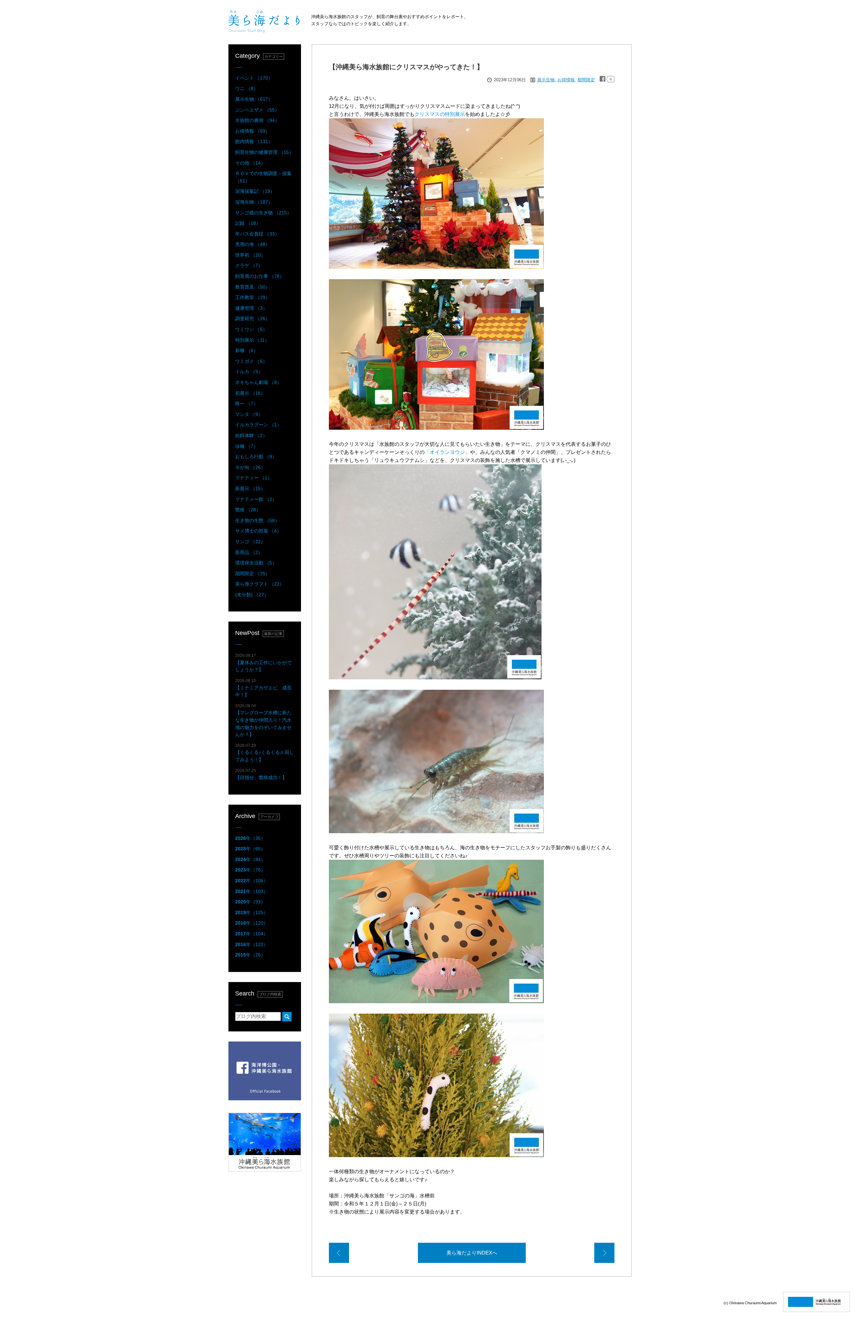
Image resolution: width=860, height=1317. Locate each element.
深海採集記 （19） (255, 191)
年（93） (250, 901)
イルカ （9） (249, 371)
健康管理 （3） (251, 308)
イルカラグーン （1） (258, 424)
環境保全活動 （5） (256, 562)
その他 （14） (250, 163)
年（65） (250, 848)
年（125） (251, 912)
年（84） (250, 859)
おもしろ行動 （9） (256, 456)
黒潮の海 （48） (252, 244)
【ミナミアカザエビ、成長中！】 (263, 687)
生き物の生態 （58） (257, 520)
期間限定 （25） (252, 573)
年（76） (250, 870)
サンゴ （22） (250, 541)
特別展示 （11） (252, 340)
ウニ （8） (246, 88)
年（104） (251, 933)
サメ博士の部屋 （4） (258, 531)
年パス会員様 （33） (257, 234)
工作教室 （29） (252, 297)
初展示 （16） (250, 393)
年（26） (250, 955)
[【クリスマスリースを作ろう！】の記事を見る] (604, 1254)
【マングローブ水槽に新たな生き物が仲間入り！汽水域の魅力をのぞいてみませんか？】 (263, 720)
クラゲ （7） (249, 265)
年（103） (251, 891)
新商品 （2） (249, 552)
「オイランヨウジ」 (447, 452)
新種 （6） (246, 350)
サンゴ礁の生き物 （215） (263, 212)
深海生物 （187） (254, 202)
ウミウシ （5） (251, 329)
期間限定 (586, 79)
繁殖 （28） (248, 509)
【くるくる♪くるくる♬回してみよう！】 (264, 752)
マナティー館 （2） (256, 499)
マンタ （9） (249, 414)
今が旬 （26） (250, 467)
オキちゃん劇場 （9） (258, 382)
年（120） (251, 923)
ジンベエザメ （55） (257, 110)
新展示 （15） (250, 488)
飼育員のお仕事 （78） (259, 276)
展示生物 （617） (254, 99)
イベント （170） (254, 78)
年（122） (251, 944)
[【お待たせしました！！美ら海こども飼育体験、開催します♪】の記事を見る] (339, 1254)
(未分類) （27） (252, 594)
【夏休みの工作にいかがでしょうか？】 (263, 662)
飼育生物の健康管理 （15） (264, 152)
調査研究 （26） (252, 318)
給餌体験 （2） (251, 435)
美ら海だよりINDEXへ (471, 1253)
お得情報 (566, 79)
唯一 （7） (246, 403)
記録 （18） (248, 223)
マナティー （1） (253, 477)
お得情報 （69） (252, 131)
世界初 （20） (250, 255)
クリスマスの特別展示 (440, 114)
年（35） (250, 838)
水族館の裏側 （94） (257, 120)
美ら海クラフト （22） (259, 584)
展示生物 (546, 79)
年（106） (251, 880)
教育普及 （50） (252, 287)
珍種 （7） (246, 446)
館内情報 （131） (254, 141)
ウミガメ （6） (251, 361)
